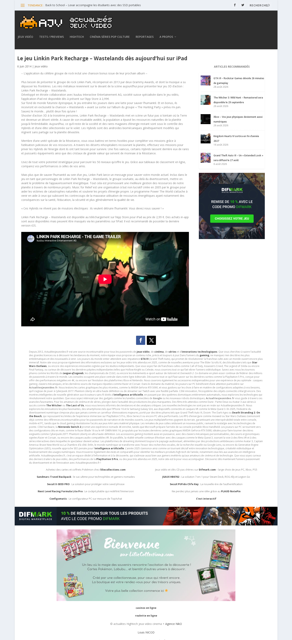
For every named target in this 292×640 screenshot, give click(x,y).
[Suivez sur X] (151, 340)
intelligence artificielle (109, 448)
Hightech (77, 37)
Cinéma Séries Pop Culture (110, 37)
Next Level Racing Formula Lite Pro (60, 491)
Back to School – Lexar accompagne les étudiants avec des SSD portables (93, 5)
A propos (166, 37)
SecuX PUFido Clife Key (184, 484)
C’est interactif (206, 498)
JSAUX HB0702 (170, 477)
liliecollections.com (113, 469)
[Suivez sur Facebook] (140, 340)
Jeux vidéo (25, 37)
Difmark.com (207, 469)
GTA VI (145, 359)
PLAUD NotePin (231, 491)
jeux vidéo (143, 351)
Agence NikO (173, 624)
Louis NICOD (146, 632)
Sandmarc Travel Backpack (54, 477)
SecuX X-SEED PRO (58, 484)
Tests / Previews (51, 37)
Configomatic (58, 498)
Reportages (145, 37)
